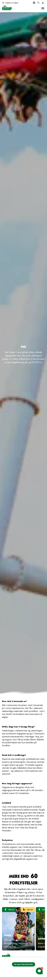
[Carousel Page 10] (31, 954)
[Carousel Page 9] (29, 954)
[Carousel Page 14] (41, 954)
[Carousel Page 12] (36, 954)
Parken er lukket (10, 2)
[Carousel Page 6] (21, 954)
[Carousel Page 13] (39, 954)
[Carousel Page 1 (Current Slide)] (6, 954)
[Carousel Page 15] (43, 954)
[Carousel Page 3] (14, 954)
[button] (23, 964)
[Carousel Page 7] (24, 954)
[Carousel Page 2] (12, 954)
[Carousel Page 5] (19, 954)
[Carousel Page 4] (16, 954)
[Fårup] (7, 8)
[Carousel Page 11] (34, 954)
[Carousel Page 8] (26, 954)
